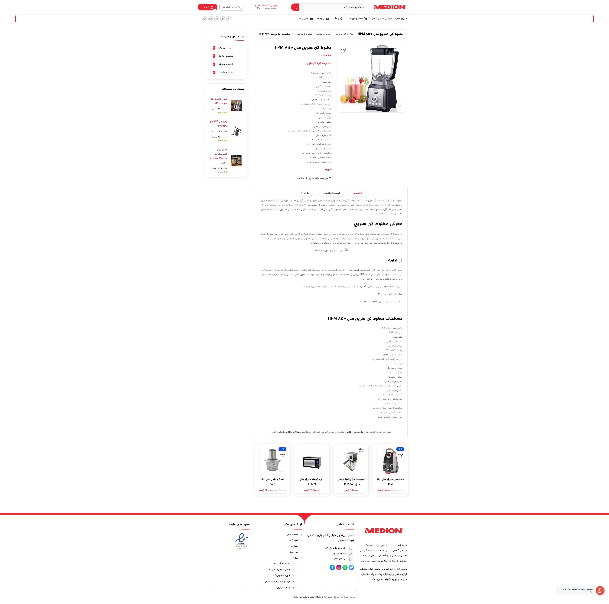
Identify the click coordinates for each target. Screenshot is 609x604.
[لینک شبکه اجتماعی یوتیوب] (210, 18)
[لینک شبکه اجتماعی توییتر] (222, 18)
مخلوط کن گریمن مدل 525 (390, 294)
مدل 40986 (365, 302)
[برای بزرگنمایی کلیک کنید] (399, 106)
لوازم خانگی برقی (225, 47)
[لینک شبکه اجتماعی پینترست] (204, 18)
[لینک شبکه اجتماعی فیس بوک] (228, 18)
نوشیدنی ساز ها (226, 56)
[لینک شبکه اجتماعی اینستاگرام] (216, 18)
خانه (351, 34)
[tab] (357, 193)
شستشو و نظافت (225, 64)
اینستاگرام (297, 432)
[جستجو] (295, 7)
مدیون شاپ (380, 545)
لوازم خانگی (340, 34)
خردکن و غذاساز (323, 34)
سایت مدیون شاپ (355, 432)
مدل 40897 (378, 302)
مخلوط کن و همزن (303, 34)
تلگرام (288, 432)
